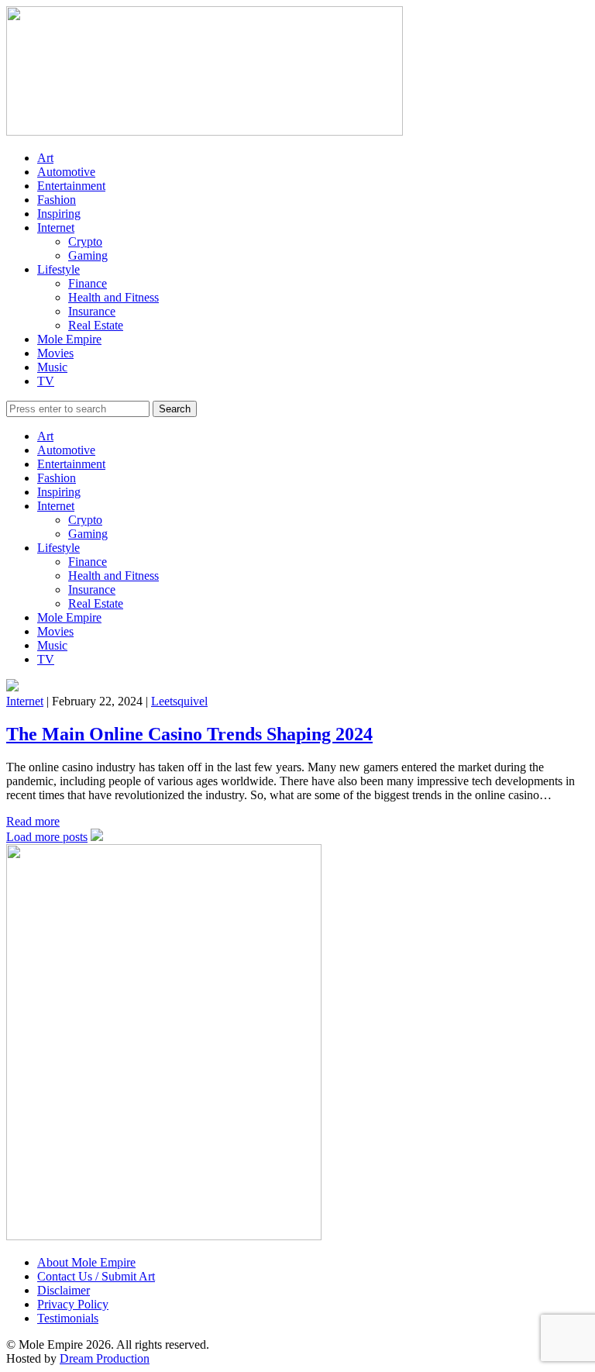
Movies (55, 353)
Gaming (88, 255)
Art (45, 157)
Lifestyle (58, 269)
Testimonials (67, 1318)
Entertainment (71, 185)
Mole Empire (69, 339)
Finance (87, 283)
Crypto (85, 241)
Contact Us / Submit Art (96, 1276)
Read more (33, 821)
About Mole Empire (86, 1262)
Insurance (91, 311)
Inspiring (59, 213)
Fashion (56, 199)
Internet (55, 227)
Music (52, 367)
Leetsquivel (179, 701)
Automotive (66, 171)
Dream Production (105, 1358)
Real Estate (95, 325)
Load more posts (47, 836)
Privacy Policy (72, 1304)
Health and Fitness (113, 297)
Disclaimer (63, 1290)
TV (45, 381)
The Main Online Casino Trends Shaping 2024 (189, 734)
